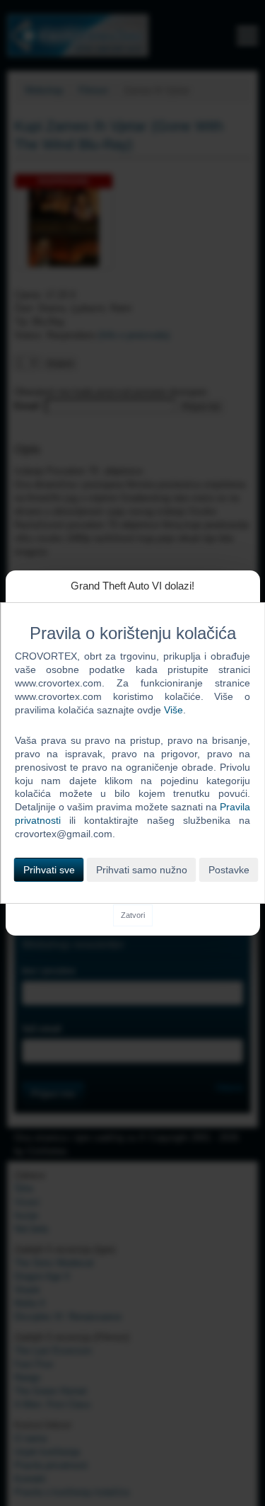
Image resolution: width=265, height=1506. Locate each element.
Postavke (228, 869)
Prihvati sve (49, 869)
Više (173, 709)
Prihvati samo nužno (141, 869)
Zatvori (133, 915)
